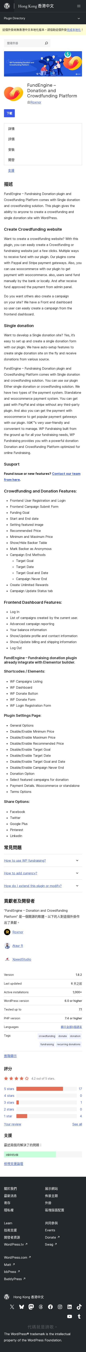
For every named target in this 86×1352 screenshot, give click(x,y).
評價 (11, 139)
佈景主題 (51, 1196)
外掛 (48, 1203)
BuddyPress (15, 1279)
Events (50, 1230)
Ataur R (17, 946)
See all (77, 1124)
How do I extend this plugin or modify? (33, 886)
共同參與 (51, 1223)
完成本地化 (74, 29)
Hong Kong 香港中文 (28, 1297)
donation (75, 1036)
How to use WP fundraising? (25, 861)
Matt (9, 1265)
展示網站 (51, 1189)
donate (62, 1036)
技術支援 (10, 1230)
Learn (8, 1223)
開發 (11, 160)
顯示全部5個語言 (71, 1027)
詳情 (11, 129)
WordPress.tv (16, 1244)
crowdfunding (47, 1036)
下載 (9, 113)
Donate (52, 1237)
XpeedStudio (21, 959)
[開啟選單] (79, 6)
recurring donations (68, 1044)
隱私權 (9, 1210)
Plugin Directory (14, 18)
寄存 (7, 1203)
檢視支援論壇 (13, 1164)
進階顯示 (10, 1056)
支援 (11, 170)
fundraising (47, 1044)
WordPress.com (17, 1257)
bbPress (12, 1272)
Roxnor (35, 102)
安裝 (11, 150)
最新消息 (10, 1196)
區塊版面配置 (54, 1210)
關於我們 (10, 1189)
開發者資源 (12, 1237)
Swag (51, 1244)
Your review (12, 1124)
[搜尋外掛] (46, 43)
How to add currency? (20, 873)
